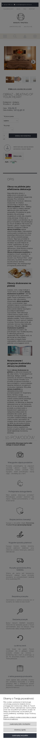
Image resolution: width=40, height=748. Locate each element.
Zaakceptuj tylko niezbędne (20, 724)
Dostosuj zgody (20, 730)
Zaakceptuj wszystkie (20, 735)
